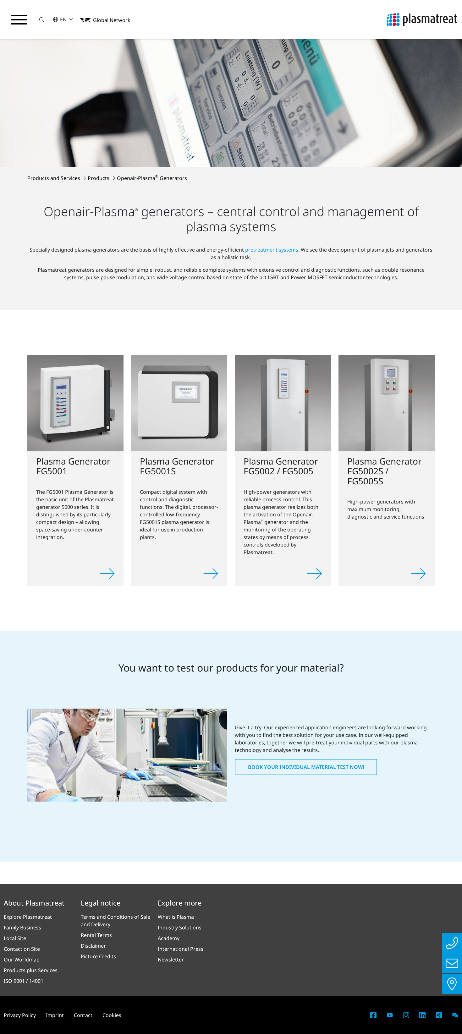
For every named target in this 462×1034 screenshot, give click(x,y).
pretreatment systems (271, 249)
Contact (83, 1015)
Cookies (111, 1015)
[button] (42, 19)
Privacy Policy (20, 1015)
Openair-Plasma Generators (152, 178)
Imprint (55, 1015)
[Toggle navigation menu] (19, 20)
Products (99, 178)
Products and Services (54, 178)
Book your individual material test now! (306, 767)
